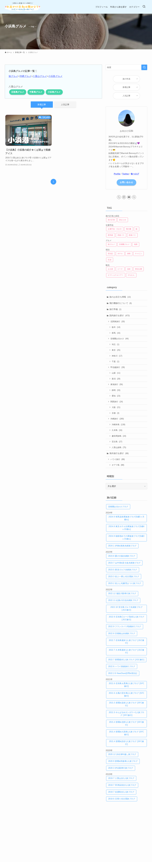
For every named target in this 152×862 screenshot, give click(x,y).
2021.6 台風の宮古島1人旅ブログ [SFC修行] (126, 694)
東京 (116, 350)
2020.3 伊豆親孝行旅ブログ (120, 768)
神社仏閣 (138, 269)
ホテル (120, 253)
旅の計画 (111, 220)
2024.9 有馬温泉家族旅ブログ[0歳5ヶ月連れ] (126, 518)
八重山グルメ (40, 76)
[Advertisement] (126, 827)
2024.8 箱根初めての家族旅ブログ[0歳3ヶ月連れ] (126, 537)
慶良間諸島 (119, 436)
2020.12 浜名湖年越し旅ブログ (122, 754)
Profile (117, 174)
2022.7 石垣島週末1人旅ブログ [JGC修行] (126, 641)
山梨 (116, 373)
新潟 (116, 379)
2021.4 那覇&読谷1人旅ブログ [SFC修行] (126, 742)
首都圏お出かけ (119, 338)
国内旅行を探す (119, 315)
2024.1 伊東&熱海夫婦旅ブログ (122, 546)
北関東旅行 (117, 321)
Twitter (125, 174)
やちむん (131, 275)
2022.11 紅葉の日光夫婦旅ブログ (123, 600)
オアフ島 (118, 465)
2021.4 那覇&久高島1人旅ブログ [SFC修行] (126, 733)
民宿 (109, 260)
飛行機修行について (120, 303)
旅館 (129, 253)
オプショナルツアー (115, 275)
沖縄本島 (118, 424)
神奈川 (117, 356)
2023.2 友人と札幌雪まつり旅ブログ (124, 583)
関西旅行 (116, 402)
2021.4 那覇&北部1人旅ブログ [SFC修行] (126, 723)
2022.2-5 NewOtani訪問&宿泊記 (122, 673)
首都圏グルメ (124, 244)
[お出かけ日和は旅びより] (22, 6)
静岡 (116, 390)
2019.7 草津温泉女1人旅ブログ (122, 785)
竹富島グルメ (36, 92)
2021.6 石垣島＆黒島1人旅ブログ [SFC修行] (126, 684)
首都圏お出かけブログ (118, 507)
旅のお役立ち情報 (120, 297)
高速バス (121, 235)
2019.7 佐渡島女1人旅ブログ (121, 792)
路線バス (132, 235)
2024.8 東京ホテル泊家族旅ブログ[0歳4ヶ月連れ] (126, 527)
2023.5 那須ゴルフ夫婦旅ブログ (122, 570)
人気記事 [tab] (65, 104)
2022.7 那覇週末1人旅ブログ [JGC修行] (126, 660)
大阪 (116, 407)
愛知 (116, 396)
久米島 (117, 430)
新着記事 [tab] (42, 104)
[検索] (134, 197)
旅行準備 (115, 309)
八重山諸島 (119, 447)
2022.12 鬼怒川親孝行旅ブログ (122, 593)
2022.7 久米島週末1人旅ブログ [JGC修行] (126, 651)
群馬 (116, 333)
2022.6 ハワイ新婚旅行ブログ (121, 666)
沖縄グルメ (25, 76)
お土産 (110, 269)
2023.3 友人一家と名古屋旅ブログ (123, 577)
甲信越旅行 (117, 367)
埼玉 (115, 344)
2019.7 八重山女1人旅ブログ (121, 778)
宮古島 (117, 442)
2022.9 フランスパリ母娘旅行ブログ (124, 626)
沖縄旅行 (117, 419)
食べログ (135, 174)
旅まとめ (122, 220)
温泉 (129, 269)
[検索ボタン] (144, 7)
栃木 (116, 327)
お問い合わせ (126, 182)
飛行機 (128, 229)
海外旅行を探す (119, 453)
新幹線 (110, 235)
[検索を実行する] (144, 67)
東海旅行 (116, 384)
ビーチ (120, 269)
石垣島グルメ (17, 92)
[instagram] (124, 197)
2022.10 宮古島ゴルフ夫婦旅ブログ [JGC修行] (126, 608)
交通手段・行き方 (115, 229)
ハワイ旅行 (117, 459)
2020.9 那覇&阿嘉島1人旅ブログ (123, 761)
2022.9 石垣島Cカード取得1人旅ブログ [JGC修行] (126, 618)
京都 (115, 413)
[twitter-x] (119, 197)
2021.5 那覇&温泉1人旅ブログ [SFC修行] (126, 704)
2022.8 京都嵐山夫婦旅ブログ (121, 633)
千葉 (115, 361)
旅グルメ (13, 76)
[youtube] (129, 197)
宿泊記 (110, 253)
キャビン (138, 253)
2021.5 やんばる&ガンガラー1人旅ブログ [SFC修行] (126, 713)
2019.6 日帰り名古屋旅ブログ (121, 799)
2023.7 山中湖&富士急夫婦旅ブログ (124, 563)
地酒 (135, 244)
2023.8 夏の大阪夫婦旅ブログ (121, 556)
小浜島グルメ (55, 76)
